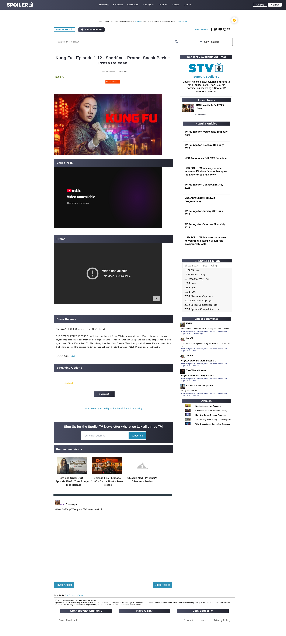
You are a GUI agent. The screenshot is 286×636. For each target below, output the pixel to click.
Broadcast (118, 4)
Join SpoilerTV (93, 29)
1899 (187, 287)
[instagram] (224, 29)
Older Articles (162, 584)
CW (73, 355)
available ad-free (217, 81)
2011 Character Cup (195, 300)
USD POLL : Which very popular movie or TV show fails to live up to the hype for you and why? (206, 171)
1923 (187, 291)
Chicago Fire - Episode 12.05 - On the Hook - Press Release (107, 481)
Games (187, 4)
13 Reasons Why (193, 279)
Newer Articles (64, 584)
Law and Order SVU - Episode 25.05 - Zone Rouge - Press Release (72, 481)
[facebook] (211, 29)
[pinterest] (228, 29)
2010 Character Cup (195, 296)
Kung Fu (59, 77)
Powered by (58, 383)
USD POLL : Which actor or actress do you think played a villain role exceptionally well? (205, 240)
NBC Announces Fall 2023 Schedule (206, 158)
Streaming (104, 4)
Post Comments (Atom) (74, 595)
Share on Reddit (112, 82)
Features (163, 4)
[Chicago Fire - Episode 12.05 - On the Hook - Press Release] (107, 474)
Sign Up (260, 4)
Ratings (175, 4)
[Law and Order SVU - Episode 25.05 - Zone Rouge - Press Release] (72, 474)
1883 (187, 283)
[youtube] (220, 29)
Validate (275, 4)
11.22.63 (189, 270)
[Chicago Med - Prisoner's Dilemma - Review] (142, 474)
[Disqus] (113, 536)
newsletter (182, 21)
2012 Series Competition (198, 304)
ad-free (138, 21)
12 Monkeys (191, 274)
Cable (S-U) (148, 4)
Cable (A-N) (133, 4)
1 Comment (104, 394)
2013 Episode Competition (198, 309)
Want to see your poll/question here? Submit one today (113, 408)
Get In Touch (64, 29)
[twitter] (215, 29)
